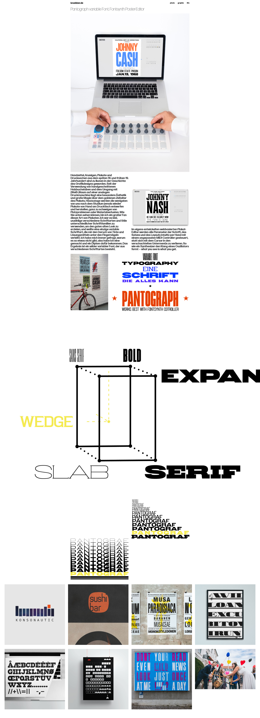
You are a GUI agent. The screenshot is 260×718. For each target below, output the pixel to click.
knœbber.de (77, 3)
